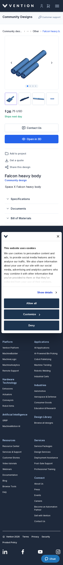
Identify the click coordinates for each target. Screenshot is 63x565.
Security (46, 536)
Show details (45, 292)
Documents (18, 208)
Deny (31, 325)
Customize (29, 314)
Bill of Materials (21, 218)
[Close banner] (58, 236)
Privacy (35, 536)
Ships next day (13, 116)
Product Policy (10, 542)
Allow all (31, 303)
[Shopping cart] (48, 6)
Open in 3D (34, 139)
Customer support (51, 17)
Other (36, 31)
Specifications (20, 199)
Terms (25, 536)
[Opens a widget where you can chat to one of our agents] (50, 559)
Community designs (13, 31)
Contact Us (34, 128)
